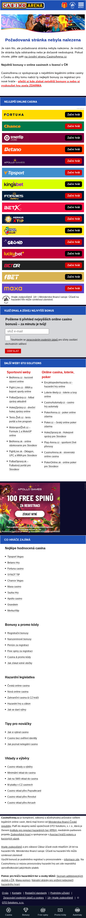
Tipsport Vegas (15, 556)
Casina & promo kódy (19, 657)
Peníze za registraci (18, 645)
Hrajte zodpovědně (11, 846)
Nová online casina (17, 691)
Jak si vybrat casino (18, 732)
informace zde (71, 859)
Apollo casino (14, 598)
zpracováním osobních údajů (42, 339)
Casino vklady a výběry (20, 766)
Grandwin (12, 604)
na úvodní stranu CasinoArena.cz (45, 56)
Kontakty (16, 893)
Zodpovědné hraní (21, 834)
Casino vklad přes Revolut (21, 796)
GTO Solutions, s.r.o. (13, 902)
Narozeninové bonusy (19, 639)
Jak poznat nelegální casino (22, 744)
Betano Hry (13, 562)
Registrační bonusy (17, 633)
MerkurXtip (13, 610)
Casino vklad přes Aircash (21, 802)
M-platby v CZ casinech (20, 784)
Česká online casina (18, 685)
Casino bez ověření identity (22, 738)
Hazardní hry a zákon (19, 703)
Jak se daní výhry (16, 709)
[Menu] (81, 5)
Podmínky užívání (60, 893)
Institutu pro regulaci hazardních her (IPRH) (33, 830)
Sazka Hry (13, 592)
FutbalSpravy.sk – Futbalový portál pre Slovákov (20, 465)
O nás (5, 893)
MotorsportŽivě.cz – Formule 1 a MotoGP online (20, 431)
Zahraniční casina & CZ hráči (23, 697)
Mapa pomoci (23, 880)
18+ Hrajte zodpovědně (60, 897)
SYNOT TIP (13, 574)
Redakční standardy (36, 893)
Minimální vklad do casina (21, 772)
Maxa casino (14, 586)
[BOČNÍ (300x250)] (30, 531)
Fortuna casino (15, 568)
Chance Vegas (15, 580)
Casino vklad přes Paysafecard (24, 790)
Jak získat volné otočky (19, 663)
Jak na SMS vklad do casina (22, 778)
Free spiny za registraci (20, 651)
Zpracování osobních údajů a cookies (23, 897)
